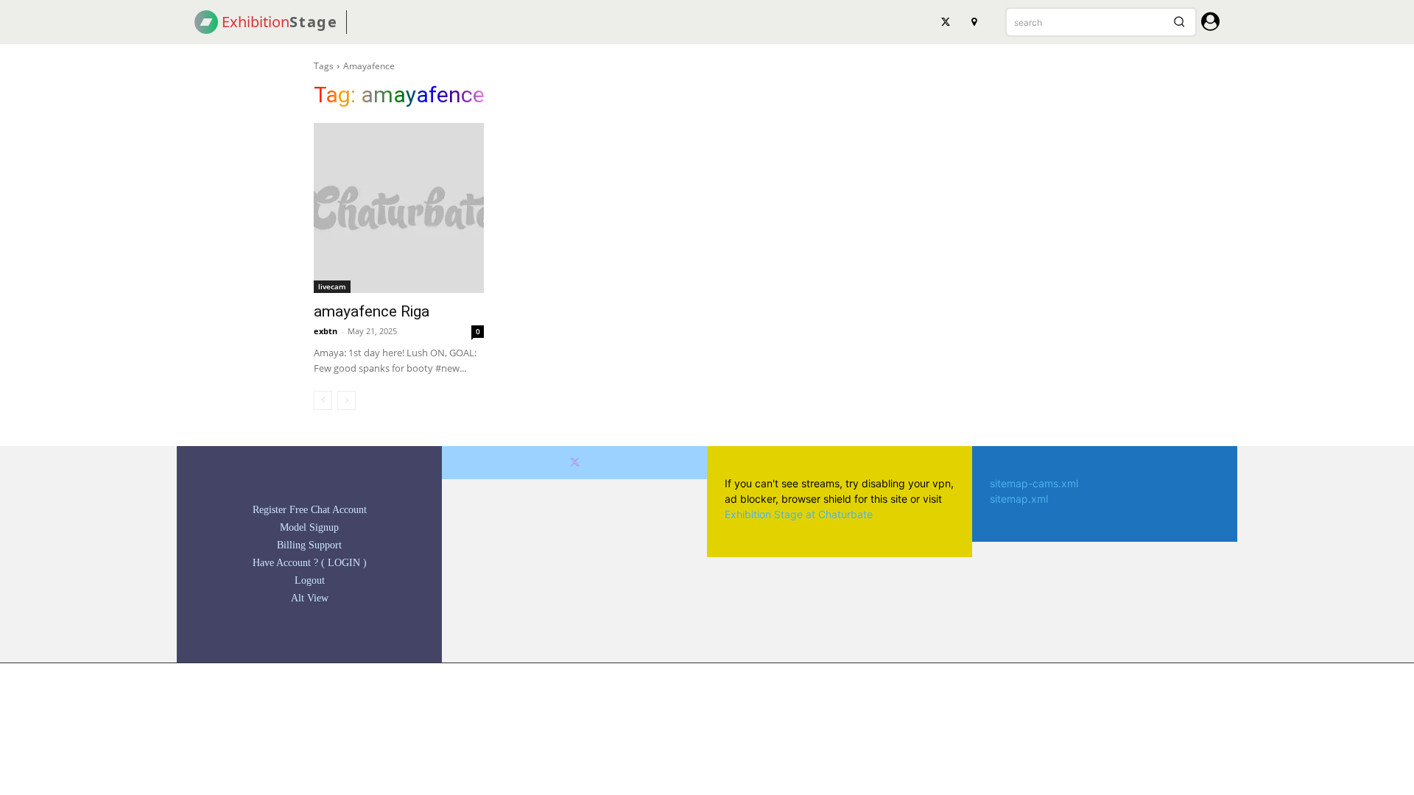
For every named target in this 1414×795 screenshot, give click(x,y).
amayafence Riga (371, 311)
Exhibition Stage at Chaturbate (799, 514)
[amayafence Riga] (399, 208)
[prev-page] (323, 400)
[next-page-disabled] (346, 400)
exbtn (325, 330)
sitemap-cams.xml (1034, 483)
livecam (332, 286)
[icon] (1210, 24)
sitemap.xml (1019, 498)
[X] (945, 22)
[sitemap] (973, 22)
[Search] (1179, 22)
